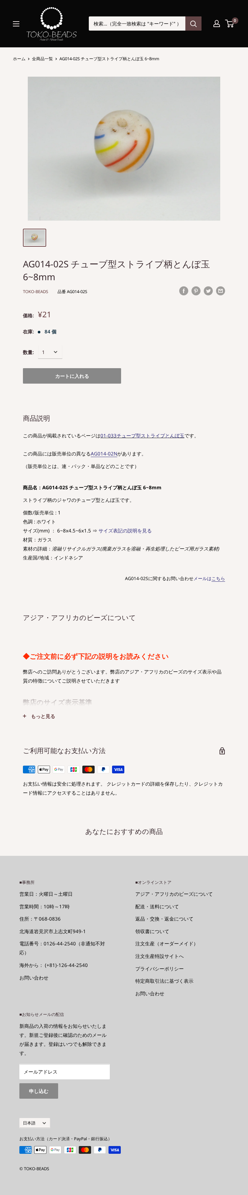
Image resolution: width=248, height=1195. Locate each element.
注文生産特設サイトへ (159, 956)
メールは (209, 578)
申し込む (38, 1091)
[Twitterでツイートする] (208, 290)
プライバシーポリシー (159, 968)
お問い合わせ (33, 977)
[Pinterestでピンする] (196, 290)
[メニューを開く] (16, 23)
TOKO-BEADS (35, 291)
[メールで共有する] (220, 290)
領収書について (152, 931)
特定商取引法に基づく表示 (164, 981)
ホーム (19, 59)
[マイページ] (216, 23)
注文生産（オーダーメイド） (166, 943)
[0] (230, 23)
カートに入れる (72, 376)
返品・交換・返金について (164, 918)
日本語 (29, 1123)
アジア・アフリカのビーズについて (174, 894)
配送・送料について (157, 906)
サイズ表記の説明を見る (125, 530)
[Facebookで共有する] (183, 290)
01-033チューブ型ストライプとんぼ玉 (142, 435)
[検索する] (193, 23)
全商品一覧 (42, 59)
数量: (28, 352)
